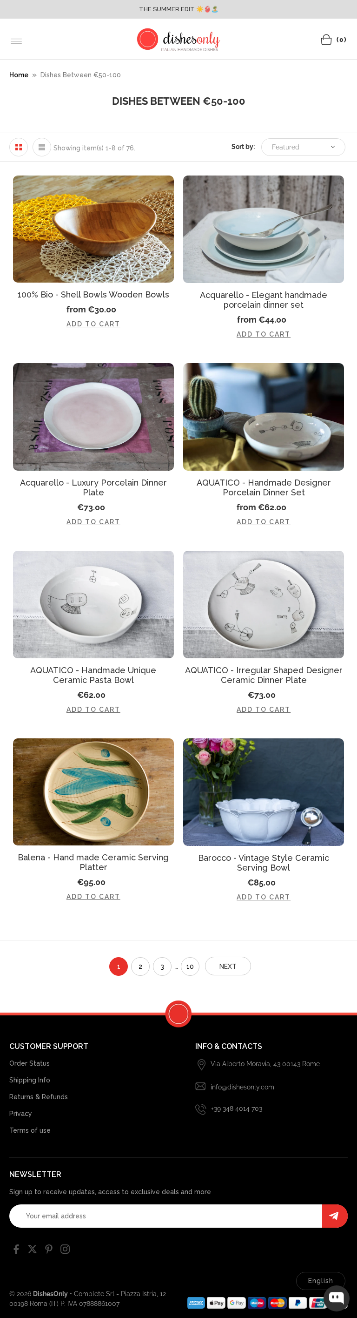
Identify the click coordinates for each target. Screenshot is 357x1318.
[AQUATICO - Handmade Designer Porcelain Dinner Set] (263, 417)
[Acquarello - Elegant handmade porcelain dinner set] (263, 229)
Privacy (20, 1113)
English (320, 1280)
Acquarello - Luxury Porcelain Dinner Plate (93, 487)
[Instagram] (65, 1251)
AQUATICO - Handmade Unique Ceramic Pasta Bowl (93, 675)
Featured (285, 147)
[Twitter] (32, 1251)
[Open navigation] (16, 41)
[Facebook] (16, 1251)
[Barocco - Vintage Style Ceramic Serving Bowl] (263, 792)
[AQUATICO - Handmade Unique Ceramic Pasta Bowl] (93, 604)
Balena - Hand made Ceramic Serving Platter (93, 862)
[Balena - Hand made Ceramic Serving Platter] (93, 791)
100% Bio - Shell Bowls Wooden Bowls (93, 294)
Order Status (29, 1063)
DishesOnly (50, 1294)
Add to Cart (93, 324)
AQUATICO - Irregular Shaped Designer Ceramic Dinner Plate (264, 675)
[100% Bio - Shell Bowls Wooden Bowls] (93, 229)
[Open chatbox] (337, 1298)
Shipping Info (29, 1080)
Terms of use (30, 1130)
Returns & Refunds (38, 1097)
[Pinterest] (48, 1251)
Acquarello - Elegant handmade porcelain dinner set (263, 300)
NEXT (228, 966)
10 (190, 966)
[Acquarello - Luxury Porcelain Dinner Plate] (93, 417)
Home (18, 75)
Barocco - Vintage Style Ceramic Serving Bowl (263, 862)
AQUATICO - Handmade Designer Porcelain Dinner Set (264, 487)
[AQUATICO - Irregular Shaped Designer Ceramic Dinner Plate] (263, 604)
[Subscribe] (335, 1216)
